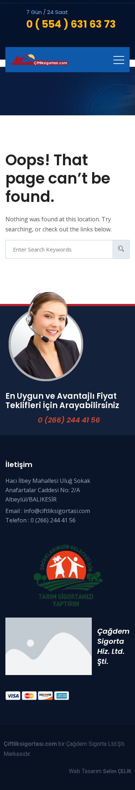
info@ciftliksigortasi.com (57, 511)
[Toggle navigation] (118, 59)
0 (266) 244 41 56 (69, 420)
